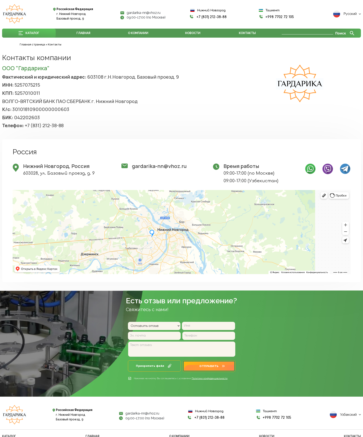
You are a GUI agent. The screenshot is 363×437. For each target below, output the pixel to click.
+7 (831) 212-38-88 (211, 17)
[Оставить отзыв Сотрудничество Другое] (154, 326)
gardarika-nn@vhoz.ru (143, 13)
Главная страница (32, 44)
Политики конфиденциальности (210, 378)
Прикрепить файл (150, 365)
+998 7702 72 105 (279, 17)
